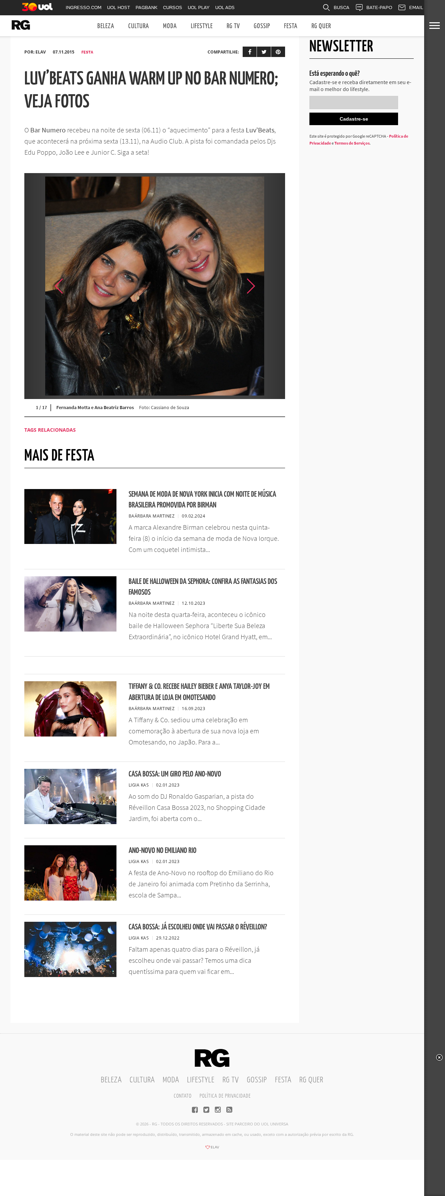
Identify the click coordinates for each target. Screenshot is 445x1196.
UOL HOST (118, 7)
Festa (291, 26)
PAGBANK (146, 7)
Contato (183, 1096)
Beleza (105, 26)
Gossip (262, 26)
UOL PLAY (199, 7)
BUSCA (341, 7)
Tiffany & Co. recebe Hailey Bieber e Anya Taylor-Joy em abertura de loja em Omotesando (199, 692)
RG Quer (321, 26)
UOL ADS (225, 7)
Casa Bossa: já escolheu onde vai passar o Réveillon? (198, 927)
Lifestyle (202, 26)
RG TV (233, 26)
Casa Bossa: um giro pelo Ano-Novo (175, 774)
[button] (267, 286)
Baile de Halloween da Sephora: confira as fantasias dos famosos (203, 587)
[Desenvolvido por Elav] (212, 1149)
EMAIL (416, 7)
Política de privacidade (225, 1096)
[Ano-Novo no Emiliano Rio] (70, 898)
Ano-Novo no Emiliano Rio (162, 851)
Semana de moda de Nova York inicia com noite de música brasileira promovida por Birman (202, 499)
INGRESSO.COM (84, 7)
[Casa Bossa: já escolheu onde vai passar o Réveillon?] (70, 975)
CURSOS (172, 7)
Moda (170, 26)
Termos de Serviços (352, 143)
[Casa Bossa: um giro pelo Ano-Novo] (70, 822)
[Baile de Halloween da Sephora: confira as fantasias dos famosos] (70, 629)
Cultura (138, 26)
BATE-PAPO (379, 7)
